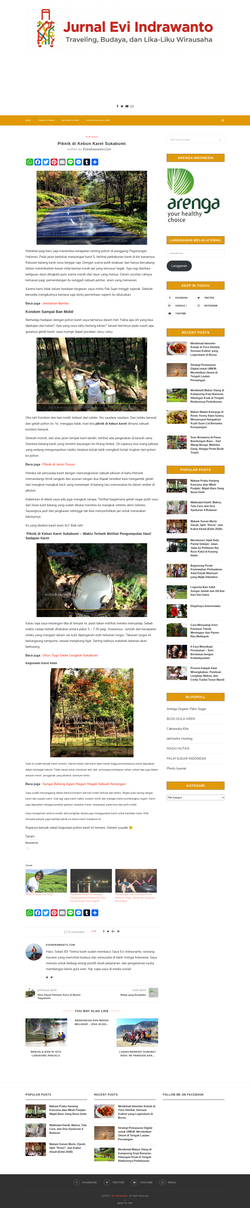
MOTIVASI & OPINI (70, 120)
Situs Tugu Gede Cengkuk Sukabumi (70, 655)
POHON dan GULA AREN (98, 120)
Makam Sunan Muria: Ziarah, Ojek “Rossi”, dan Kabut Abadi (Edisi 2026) (206, 525)
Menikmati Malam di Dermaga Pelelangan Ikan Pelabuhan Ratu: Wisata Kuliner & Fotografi (88, 898)
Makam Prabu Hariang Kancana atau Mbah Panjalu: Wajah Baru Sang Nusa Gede (207, 486)
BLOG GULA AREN (181, 719)
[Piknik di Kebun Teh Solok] (46, 881)
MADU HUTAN (178, 748)
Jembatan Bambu (56, 303)
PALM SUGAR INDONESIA (186, 758)
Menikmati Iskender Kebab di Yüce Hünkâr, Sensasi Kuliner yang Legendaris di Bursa (205, 349)
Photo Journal (176, 768)
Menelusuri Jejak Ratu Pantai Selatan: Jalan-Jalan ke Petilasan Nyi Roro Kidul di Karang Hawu (204, 548)
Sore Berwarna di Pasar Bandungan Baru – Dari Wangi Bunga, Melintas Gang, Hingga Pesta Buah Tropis (207, 445)
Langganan (179, 266)
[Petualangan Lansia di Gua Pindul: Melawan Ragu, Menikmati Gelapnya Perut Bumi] (136, 881)
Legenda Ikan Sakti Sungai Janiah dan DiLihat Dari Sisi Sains (207, 591)
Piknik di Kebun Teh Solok (39, 894)
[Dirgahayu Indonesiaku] (177, 611)
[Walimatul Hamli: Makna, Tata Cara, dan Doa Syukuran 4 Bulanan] (177, 507)
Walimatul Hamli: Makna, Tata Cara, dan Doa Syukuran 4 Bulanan (206, 506)
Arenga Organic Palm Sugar (186, 709)
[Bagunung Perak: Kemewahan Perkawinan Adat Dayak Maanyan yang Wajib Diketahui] (177, 570)
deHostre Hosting (179, 738)
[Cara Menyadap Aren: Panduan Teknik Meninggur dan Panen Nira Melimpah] (177, 630)
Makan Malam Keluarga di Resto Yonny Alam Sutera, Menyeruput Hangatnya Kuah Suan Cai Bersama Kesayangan (207, 420)
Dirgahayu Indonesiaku (205, 606)
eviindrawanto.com (97, 149)
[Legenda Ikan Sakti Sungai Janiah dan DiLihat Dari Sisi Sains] (177, 592)
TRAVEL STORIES (46, 120)
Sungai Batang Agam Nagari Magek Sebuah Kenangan (84, 784)
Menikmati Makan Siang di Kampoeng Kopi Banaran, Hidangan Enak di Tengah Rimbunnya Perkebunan (207, 396)
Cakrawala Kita (177, 729)
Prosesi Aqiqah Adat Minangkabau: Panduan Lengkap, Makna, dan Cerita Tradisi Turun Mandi (207, 674)
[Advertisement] (125, 77)
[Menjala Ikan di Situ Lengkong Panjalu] (46, 1032)
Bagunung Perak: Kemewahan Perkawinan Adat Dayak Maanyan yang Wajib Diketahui (206, 571)
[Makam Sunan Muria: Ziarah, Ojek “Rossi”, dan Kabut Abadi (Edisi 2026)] (177, 526)
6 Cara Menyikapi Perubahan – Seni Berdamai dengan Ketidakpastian (201, 652)
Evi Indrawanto (119, 1195)
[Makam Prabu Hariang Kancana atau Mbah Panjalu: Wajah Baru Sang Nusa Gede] (177, 486)
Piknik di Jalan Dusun (59, 464)
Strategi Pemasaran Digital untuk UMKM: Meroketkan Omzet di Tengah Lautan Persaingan (204, 372)
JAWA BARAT (91, 137)
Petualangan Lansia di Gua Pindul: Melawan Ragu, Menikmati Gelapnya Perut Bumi (135, 898)
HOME (28, 120)
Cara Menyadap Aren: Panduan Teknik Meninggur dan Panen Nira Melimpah (204, 631)
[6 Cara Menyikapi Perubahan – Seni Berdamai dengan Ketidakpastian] (177, 651)
